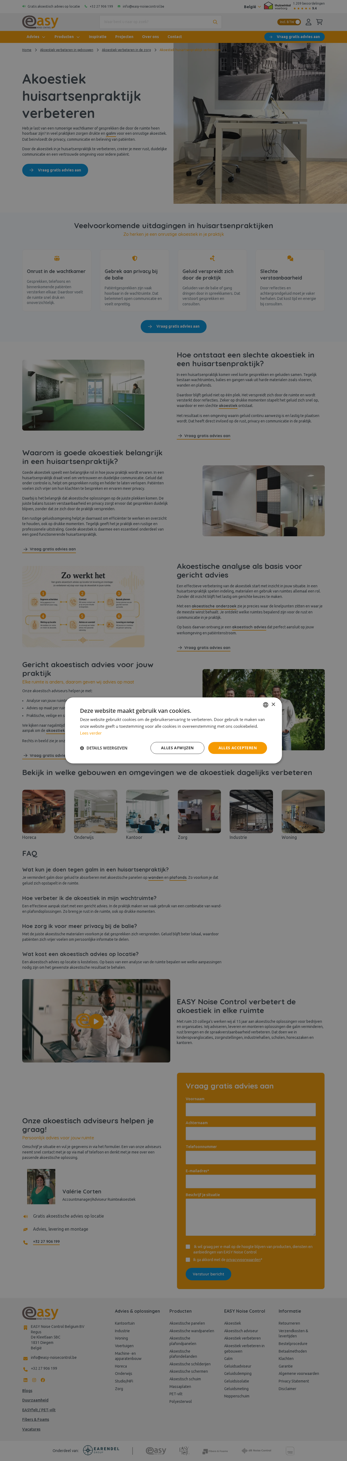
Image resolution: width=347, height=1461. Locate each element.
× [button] (273, 705)
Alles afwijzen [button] (177, 747)
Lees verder (91, 733)
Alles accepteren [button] (238, 747)
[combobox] (265, 704)
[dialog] (173, 730)
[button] (103, 748)
